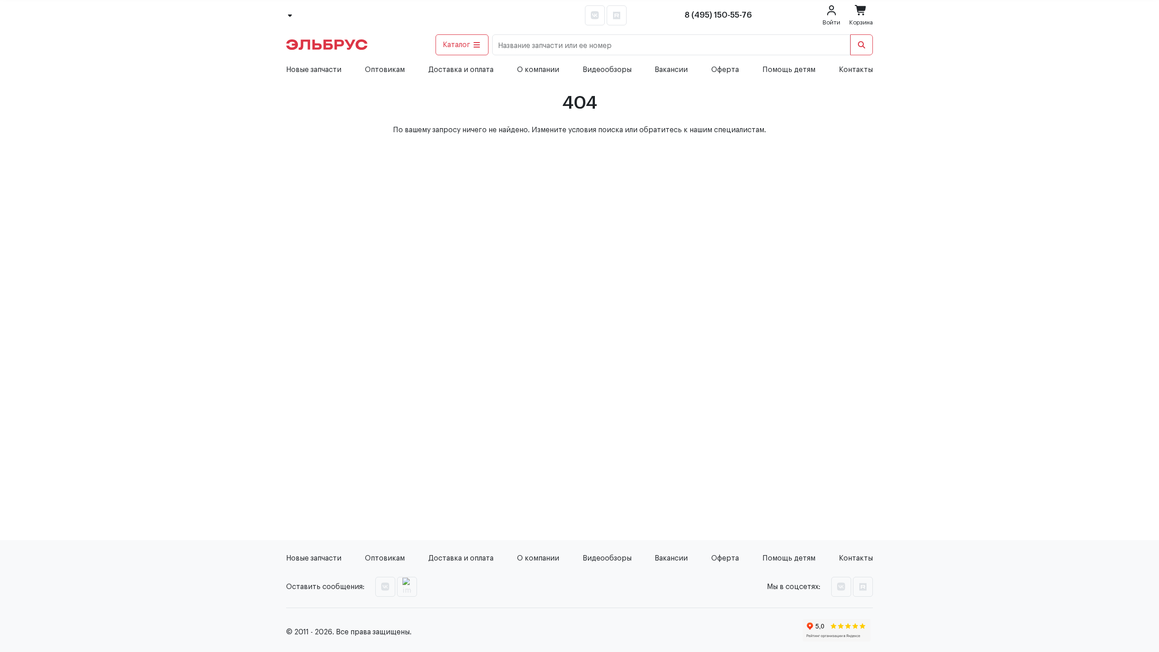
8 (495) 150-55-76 (718, 15)
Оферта (725, 69)
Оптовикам (385, 69)
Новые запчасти (313, 69)
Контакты (856, 69)
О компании (538, 69)
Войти (831, 22)
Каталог (456, 44)
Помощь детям (788, 69)
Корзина (861, 22)
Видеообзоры (607, 69)
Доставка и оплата (460, 69)
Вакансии (671, 69)
